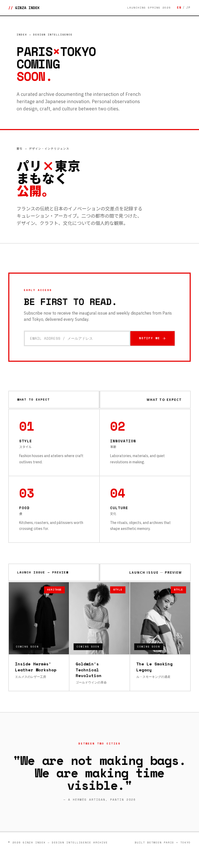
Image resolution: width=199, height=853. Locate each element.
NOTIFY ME (149, 338)
